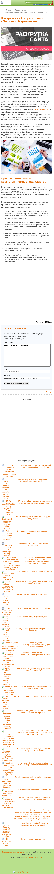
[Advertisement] (27, 292)
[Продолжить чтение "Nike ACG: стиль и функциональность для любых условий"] (10, 694)
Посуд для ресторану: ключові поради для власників (32, 630)
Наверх (49, 392)
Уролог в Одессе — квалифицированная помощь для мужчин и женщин (36, 645)
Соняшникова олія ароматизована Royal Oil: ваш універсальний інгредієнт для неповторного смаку (34, 733)
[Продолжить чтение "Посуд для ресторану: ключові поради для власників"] (7, 640)
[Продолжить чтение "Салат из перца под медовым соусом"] (6, 626)
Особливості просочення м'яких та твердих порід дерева (33, 518)
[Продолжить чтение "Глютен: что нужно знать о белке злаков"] (6, 606)
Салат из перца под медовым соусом (32, 617)
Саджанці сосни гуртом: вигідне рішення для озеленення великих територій (33, 712)
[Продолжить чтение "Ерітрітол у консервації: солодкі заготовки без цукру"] (7, 787)
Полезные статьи (22, 10)
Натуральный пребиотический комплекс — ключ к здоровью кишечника (35, 799)
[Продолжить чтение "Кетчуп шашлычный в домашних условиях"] (7, 614)
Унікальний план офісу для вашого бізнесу (32, 810)
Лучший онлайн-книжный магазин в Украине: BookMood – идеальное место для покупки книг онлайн (32, 819)
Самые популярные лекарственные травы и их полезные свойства (32, 813)
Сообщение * (9, 343)
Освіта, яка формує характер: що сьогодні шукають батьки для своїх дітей (32, 480)
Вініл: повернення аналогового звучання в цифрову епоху (33, 532)
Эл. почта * (8, 376)
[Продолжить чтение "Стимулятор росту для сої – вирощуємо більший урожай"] (7, 555)
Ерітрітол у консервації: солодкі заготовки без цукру (33, 778)
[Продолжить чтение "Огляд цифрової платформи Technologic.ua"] (8, 795)
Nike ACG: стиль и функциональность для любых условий (36, 687)
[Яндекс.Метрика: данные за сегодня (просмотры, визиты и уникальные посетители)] (20, 872)
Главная (9, 10)
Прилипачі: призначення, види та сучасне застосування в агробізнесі (33, 750)
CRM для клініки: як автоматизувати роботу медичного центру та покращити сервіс (35, 502)
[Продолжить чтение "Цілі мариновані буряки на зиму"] (7, 845)
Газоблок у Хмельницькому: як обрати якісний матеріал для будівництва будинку (35, 764)
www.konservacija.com (33, 857)
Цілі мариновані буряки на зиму (32, 839)
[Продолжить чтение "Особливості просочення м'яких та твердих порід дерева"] (7, 529)
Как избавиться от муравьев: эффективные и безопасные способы (34, 583)
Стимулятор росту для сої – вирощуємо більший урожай (33, 544)
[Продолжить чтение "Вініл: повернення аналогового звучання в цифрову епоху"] (7, 541)
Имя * (6, 369)
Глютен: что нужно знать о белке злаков (32, 594)
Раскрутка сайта (41, 109)
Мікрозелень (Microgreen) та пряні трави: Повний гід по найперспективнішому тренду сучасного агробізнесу (37, 560)
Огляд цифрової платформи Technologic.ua (34, 789)
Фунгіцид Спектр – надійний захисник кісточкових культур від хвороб (33, 824)
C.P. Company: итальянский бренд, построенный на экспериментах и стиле (34, 654)
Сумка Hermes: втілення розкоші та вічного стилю (32, 697)
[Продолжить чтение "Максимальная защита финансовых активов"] (8, 579)
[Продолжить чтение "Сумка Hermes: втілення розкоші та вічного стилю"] (6, 708)
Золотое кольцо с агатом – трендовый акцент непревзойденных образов (36, 466)
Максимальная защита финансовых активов (34, 571)
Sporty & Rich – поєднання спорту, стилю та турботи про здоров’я (33, 670)
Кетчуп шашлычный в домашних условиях (33, 608)
